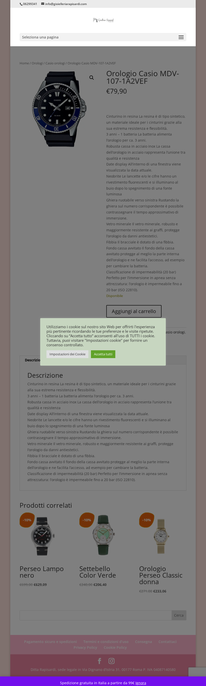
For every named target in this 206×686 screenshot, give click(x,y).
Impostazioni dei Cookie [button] (67, 354)
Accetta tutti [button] (103, 354)
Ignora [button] (140, 682)
